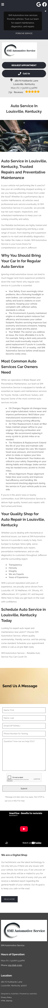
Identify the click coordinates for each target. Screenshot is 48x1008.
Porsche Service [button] (24, 33)
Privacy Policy (6, 997)
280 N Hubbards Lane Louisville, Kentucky (25, 82)
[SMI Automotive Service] (19, 50)
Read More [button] (9, 899)
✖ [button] (45, 11)
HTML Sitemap (6, 1001)
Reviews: (16, 92)
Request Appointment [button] (24, 65)
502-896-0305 (27, 647)
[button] (38, 4)
